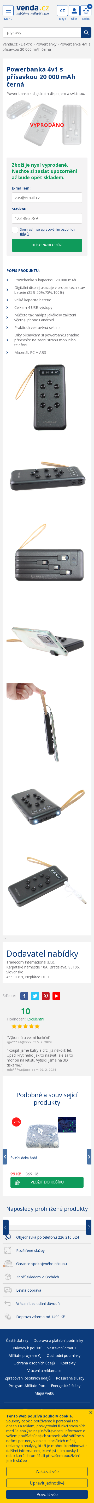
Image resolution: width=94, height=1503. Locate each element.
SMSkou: (19, 208)
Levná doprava (28, 1290)
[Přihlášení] (74, 10)
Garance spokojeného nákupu (41, 1263)
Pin (46, 996)
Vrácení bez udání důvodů (38, 1303)
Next (86, 1227)
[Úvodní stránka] (32, 13)
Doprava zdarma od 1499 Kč (40, 1316)
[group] (47, 1152)
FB (24, 996)
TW (35, 996)
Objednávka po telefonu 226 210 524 (47, 1237)
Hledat (86, 32)
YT (56, 996)
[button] (47, 1182)
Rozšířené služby (30, 1250)
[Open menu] (8, 10)
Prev (9, 1227)
